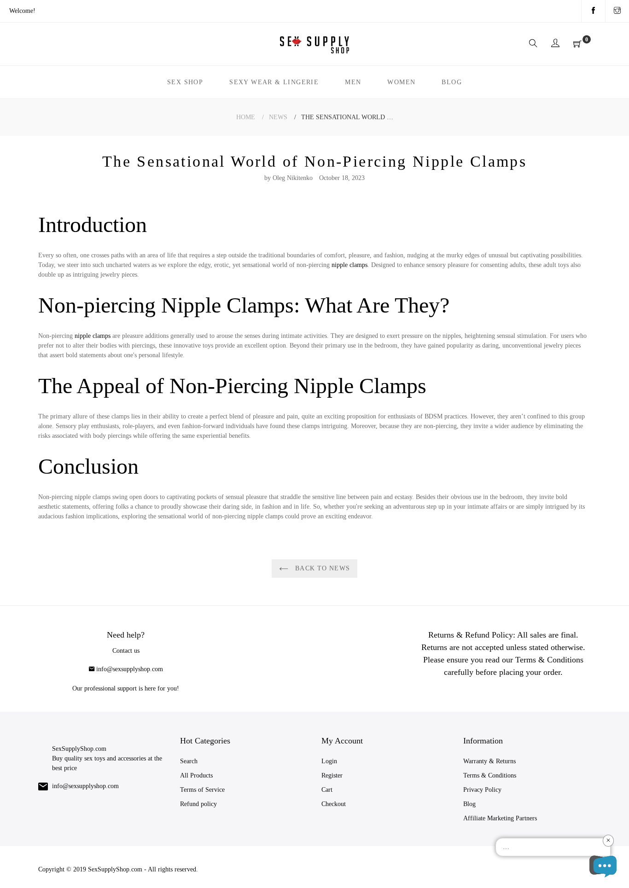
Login (329, 761)
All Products (196, 775)
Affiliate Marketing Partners (500, 818)
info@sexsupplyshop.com (129, 669)
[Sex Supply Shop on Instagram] (617, 11)
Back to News (321, 568)
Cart (326, 789)
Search (189, 761)
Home (245, 117)
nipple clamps (349, 264)
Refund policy (198, 804)
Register (332, 775)
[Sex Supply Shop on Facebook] (593, 11)
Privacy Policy (482, 789)
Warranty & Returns (489, 761)
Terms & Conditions (489, 775)
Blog (469, 804)
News (278, 117)
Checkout (333, 804)
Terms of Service (202, 789)
